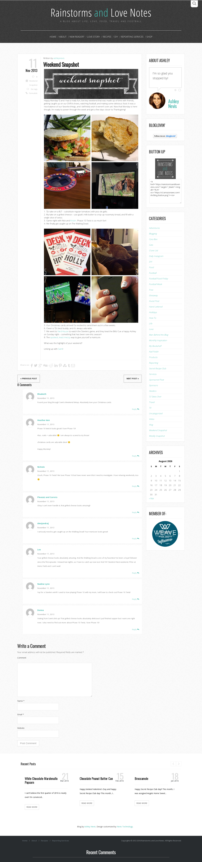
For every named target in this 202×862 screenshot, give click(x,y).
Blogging (153, 233)
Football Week (155, 284)
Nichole (41, 467)
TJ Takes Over (155, 396)
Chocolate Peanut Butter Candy (97, 778)
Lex (39, 549)
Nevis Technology (125, 826)
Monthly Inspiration (158, 340)
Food (151, 267)
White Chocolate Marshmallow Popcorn (42, 780)
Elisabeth (41, 394)
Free (151, 289)
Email (20, 714)
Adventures (154, 228)
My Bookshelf (155, 346)
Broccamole (141, 778)
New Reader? (77, 36)
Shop (149, 36)
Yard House (63, 331)
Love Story (93, 36)
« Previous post (28, 378)
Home (53, 36)
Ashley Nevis (90, 826)
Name (20, 701)
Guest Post (154, 301)
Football (152, 273)
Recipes (107, 36)
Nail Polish (153, 351)
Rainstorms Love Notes (101, 12)
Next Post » (133, 378)
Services (152, 374)
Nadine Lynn (43, 584)
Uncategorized (155, 413)
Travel (151, 402)
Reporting (153, 362)
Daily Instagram (156, 256)
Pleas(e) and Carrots (47, 497)
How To (152, 317)
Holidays (153, 312)
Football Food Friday (158, 278)
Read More (32, 807)
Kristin (73, 220)
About (63, 36)
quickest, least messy (60, 337)
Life (150, 323)
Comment (21, 657)
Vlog (151, 424)
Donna (40, 610)
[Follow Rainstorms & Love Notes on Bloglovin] (165, 135)
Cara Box (153, 239)
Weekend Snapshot (158, 430)
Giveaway (153, 295)
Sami (60, 348)
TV (150, 407)
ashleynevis (58, 58)
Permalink (33, 93)
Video (151, 419)
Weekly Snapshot (157, 435)
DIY (116, 36)
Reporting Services (132, 36)
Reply (134, 409)
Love (151, 329)
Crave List (153, 250)
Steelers (152, 391)
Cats (151, 244)
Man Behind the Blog (158, 334)
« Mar (151, 498)
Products (153, 357)
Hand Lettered (155, 306)
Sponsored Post (156, 379)
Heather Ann (43, 420)
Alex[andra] (43, 523)
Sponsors (153, 385)
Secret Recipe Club (157, 368)
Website (20, 728)
